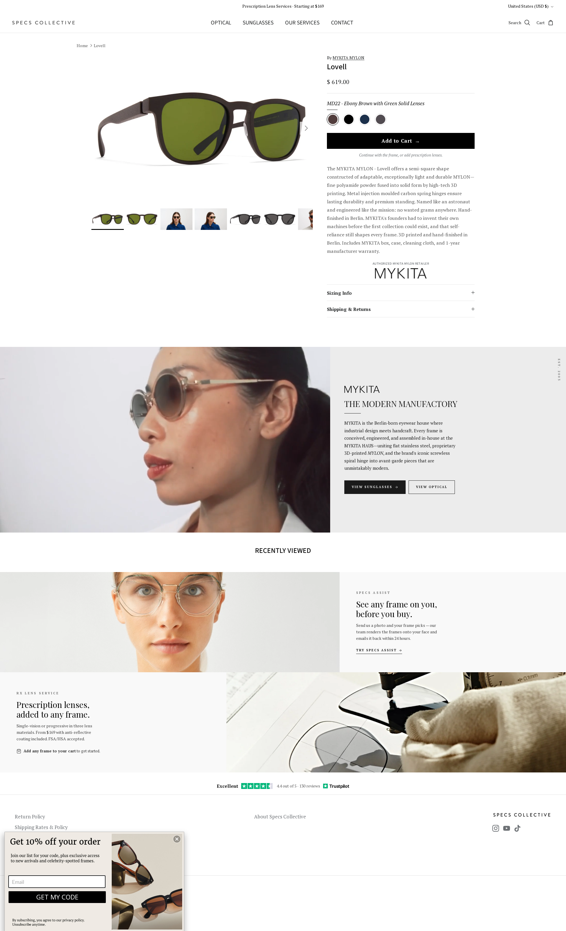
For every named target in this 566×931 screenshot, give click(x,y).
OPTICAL (221, 23)
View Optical (432, 487)
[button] (176, 839)
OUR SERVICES (302, 23)
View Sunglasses (372, 487)
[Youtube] (506, 828)
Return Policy (30, 816)
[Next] (306, 128)
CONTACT (342, 23)
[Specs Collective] (43, 22)
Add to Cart (400, 141)
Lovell (100, 45)
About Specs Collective (280, 816)
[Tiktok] (517, 828)
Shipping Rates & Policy (41, 827)
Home (82, 45)
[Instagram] (495, 828)
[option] (202, 128)
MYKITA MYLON (348, 57)
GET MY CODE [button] (57, 896)
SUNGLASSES (258, 23)
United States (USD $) (528, 6)
